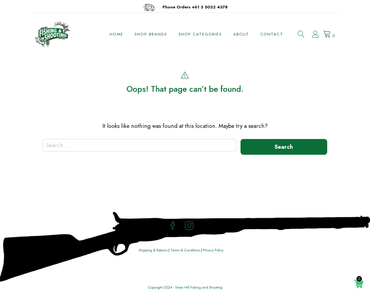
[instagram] (189, 226)
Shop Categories (200, 34)
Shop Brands (151, 34)
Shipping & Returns (153, 250)
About (241, 34)
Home (116, 34)
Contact (271, 34)
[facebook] (172, 226)
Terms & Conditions (185, 250)
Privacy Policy (213, 250)
